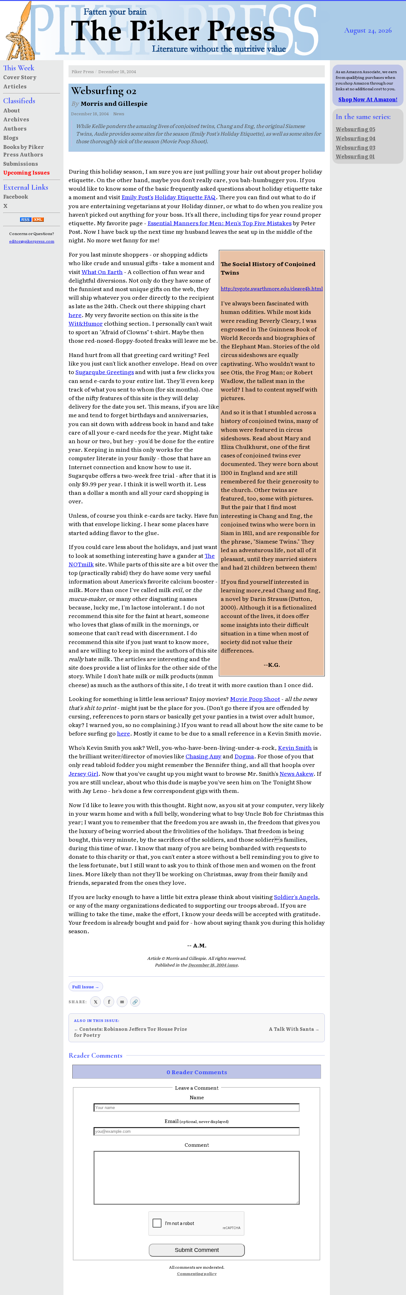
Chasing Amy (203, 756)
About (11, 110)
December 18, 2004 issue (213, 965)
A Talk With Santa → (294, 1029)
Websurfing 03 (355, 147)
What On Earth (102, 271)
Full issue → (85, 986)
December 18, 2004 (117, 71)
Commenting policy (197, 1273)
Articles (15, 86)
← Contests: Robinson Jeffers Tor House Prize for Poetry (130, 1032)
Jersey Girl (83, 773)
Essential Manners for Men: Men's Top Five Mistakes (219, 223)
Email (197, 1121)
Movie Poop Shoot (255, 698)
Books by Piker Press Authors (23, 150)
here (75, 314)
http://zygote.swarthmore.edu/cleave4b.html (272, 288)
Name (197, 1097)
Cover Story (19, 77)
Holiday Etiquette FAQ (185, 197)
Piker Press (83, 71)
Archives (16, 119)
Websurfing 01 (355, 156)
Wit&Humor (86, 323)
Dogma (244, 756)
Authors (15, 128)
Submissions (20, 163)
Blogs (10, 137)
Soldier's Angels (296, 896)
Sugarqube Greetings (104, 371)
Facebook (15, 196)
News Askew (296, 773)
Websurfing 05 (355, 129)
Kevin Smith (295, 747)
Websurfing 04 (356, 138)
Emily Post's (137, 197)
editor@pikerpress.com (31, 241)
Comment (197, 1144)
